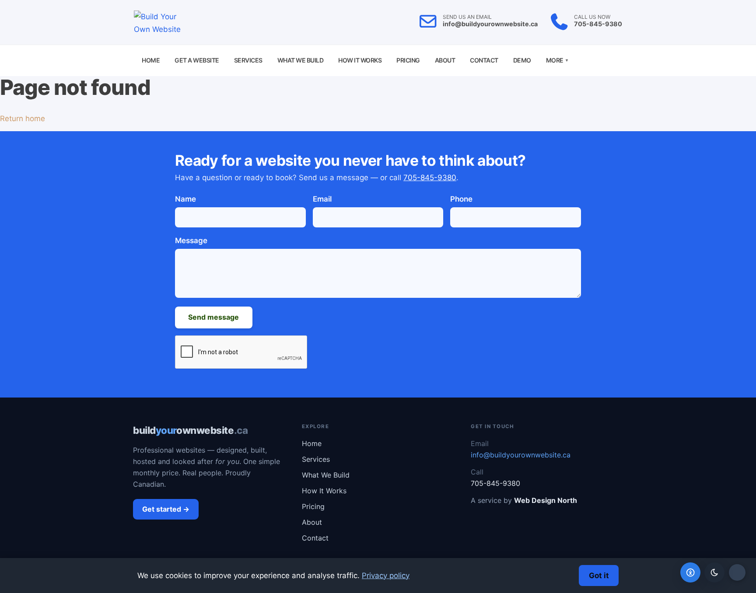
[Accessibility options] (690, 572)
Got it (599, 575)
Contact (484, 60)
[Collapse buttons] (737, 572)
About (445, 60)
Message (191, 240)
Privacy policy (386, 575)
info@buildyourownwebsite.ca (490, 24)
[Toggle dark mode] (714, 572)
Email (322, 199)
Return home (22, 118)
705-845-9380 (598, 24)
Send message (213, 317)
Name (185, 199)
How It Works (360, 60)
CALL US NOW (592, 17)
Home (151, 60)
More (557, 60)
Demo (522, 60)
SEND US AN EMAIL (467, 17)
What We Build (300, 60)
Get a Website (197, 60)
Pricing (408, 60)
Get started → (165, 509)
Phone (461, 199)
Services (248, 60)
